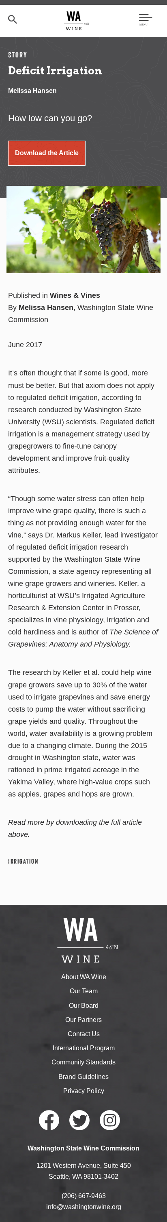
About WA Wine (83, 976)
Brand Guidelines (83, 1076)
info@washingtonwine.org (83, 1206)
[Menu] (146, 20)
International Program (84, 1048)
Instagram (110, 1120)
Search (12, 19)
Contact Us (84, 1033)
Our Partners (83, 1019)
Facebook (49, 1120)
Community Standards (83, 1062)
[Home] (77, 20)
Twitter (79, 1120)
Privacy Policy (83, 1090)
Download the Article (47, 153)
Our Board (83, 1005)
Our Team (84, 991)
